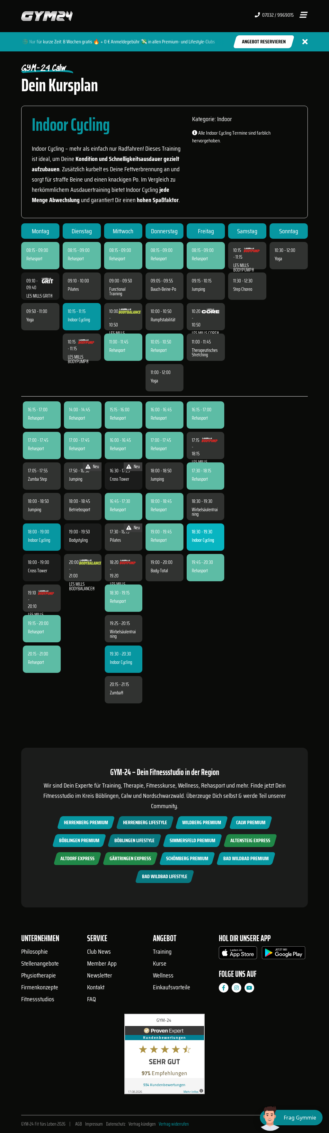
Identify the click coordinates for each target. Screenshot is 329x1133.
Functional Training (117, 291)
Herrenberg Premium (86, 822)
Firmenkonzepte (39, 987)
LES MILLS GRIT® (39, 295)
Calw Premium (250, 822)
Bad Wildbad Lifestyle (164, 876)
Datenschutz (115, 1124)
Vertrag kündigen (142, 1124)
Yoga (30, 319)
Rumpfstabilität (163, 319)
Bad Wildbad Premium (246, 858)
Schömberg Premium (187, 858)
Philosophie (34, 951)
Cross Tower (37, 570)
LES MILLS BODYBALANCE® (82, 586)
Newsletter (99, 975)
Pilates (73, 289)
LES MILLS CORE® (205, 333)
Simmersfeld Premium (192, 840)
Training (162, 951)
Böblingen (107, 795)
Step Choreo (242, 289)
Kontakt (95, 987)
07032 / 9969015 (277, 15)
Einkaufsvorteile (171, 987)
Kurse (159, 963)
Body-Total (159, 570)
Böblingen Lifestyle (134, 840)
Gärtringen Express (130, 858)
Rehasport (34, 258)
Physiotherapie (38, 975)
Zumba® (116, 692)
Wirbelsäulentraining (123, 634)
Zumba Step (37, 479)
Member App (102, 963)
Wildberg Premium (201, 822)
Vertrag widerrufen (174, 1124)
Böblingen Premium (79, 840)
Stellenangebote (40, 963)
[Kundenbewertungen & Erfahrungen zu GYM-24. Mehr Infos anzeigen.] (164, 1056)
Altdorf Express (77, 858)
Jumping (198, 289)
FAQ (91, 999)
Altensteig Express (250, 840)
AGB (78, 1124)
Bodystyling (78, 540)
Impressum (94, 1124)
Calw (126, 795)
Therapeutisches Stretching (205, 352)
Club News (99, 951)
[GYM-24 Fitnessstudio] (47, 16)
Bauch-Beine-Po (163, 289)
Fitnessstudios (37, 999)
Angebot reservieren (264, 42)
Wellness (163, 975)
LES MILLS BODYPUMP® (78, 359)
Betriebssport (79, 509)
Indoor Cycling (79, 319)
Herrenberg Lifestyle (145, 822)
